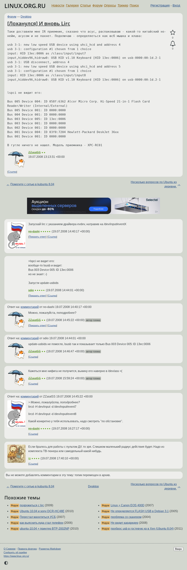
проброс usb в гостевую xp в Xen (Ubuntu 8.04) (142, 528)
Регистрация (160, 5)
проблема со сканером (126, 516)
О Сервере (10, 548)
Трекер (123, 5)
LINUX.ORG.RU (25, 6)
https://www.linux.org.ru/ (16, 556)
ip (29, 458)
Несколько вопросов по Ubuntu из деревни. (154, 184)
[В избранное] (173, 32)
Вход (176, 5)
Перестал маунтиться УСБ (38, 516)
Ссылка (12, 172)
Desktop (26, 16)
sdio (31, 290)
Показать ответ (37, 236)
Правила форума (27, 548)
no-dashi (34, 231)
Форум (97, 5)
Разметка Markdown (50, 548)
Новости (57, 5)
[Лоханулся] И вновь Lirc (38, 23)
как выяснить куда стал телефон (41, 522)
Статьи (85, 5)
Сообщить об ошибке (15, 552)
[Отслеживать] (173, 43)
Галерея (72, 5)
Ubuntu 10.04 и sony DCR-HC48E (42, 511)
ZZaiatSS (34, 152)
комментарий (30, 306)
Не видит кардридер (124, 522)
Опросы (110, 5)
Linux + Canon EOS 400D (127, 505)
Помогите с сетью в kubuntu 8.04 (32, 184)
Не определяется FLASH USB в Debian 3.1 (140, 511)
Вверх (178, 549)
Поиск (134, 5)
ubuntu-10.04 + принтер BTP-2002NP (44, 528)
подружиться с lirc (32, 505)
